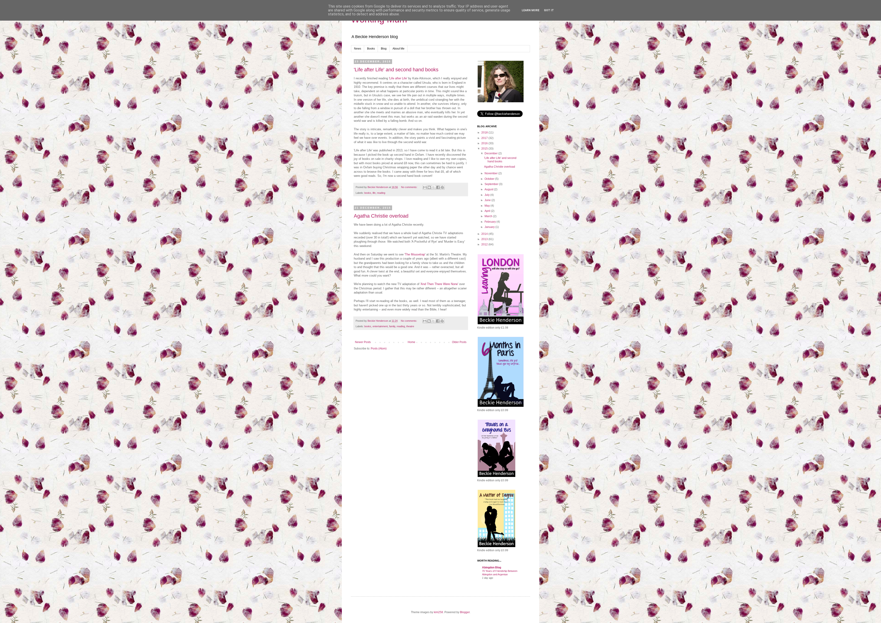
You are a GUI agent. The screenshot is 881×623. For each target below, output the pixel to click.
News (357, 48)
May (488, 205)
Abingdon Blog (491, 567)
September (492, 184)
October (490, 178)
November (491, 173)
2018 (484, 132)
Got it (549, 10)
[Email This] (425, 187)
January (490, 227)
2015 (484, 148)
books (367, 192)
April (488, 211)
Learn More (530, 10)
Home (411, 342)
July (487, 195)
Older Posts (459, 342)
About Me (398, 48)
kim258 (438, 612)
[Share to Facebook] (438, 187)
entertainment (380, 326)
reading (381, 192)
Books (371, 48)
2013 (484, 239)
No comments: (409, 187)
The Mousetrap (415, 254)
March (489, 216)
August (489, 189)
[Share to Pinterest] (442, 187)
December (491, 153)
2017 (484, 138)
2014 (484, 233)
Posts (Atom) (379, 348)
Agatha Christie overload (381, 216)
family (392, 326)
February (490, 221)
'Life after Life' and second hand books (396, 69)
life (374, 192)
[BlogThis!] (429, 187)
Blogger (465, 612)
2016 (484, 143)
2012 (484, 244)
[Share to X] (433, 187)
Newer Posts (363, 342)
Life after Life (398, 78)
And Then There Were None (439, 284)
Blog (384, 48)
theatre (410, 326)
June (488, 200)
